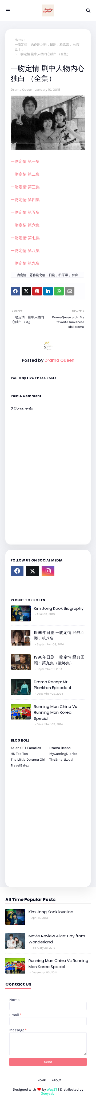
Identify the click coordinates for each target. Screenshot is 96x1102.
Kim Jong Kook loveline (51, 911)
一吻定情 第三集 (25, 187)
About (56, 1080)
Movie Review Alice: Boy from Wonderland (57, 939)
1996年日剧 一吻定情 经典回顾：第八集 (59, 635)
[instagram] (48, 571)
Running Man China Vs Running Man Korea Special (55, 712)
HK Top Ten (19, 754)
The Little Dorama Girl (28, 759)
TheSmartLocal (61, 759)
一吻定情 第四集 (25, 199)
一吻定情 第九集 (25, 263)
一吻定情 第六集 (25, 225)
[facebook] (17, 571)
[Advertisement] (48, 824)
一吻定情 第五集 (25, 212)
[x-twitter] (32, 571)
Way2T (52, 1089)
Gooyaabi (48, 1093)
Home (19, 39)
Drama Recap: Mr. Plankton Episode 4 (52, 685)
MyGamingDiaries (63, 754)
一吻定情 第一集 (25, 161)
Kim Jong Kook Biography (58, 608)
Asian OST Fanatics (26, 748)
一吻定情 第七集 (25, 238)
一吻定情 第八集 (25, 250)
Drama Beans (60, 748)
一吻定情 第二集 (25, 174)
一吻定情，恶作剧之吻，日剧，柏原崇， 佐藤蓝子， (47, 47)
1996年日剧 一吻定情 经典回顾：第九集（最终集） (59, 660)
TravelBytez (20, 765)
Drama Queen (21, 90)
